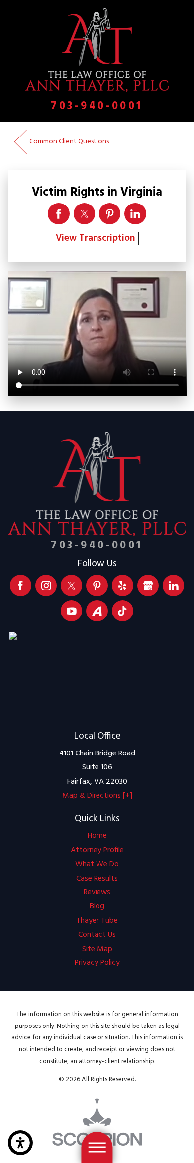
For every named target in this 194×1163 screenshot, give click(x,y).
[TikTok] (122, 610)
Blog (97, 906)
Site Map (97, 949)
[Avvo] (96, 610)
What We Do (97, 864)
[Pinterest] (96, 585)
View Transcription (95, 238)
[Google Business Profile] (148, 585)
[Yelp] (122, 585)
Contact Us (97, 934)
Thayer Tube (97, 920)
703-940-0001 (97, 106)
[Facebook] (20, 585)
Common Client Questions (69, 141)
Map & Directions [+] (97, 795)
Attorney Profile (97, 850)
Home (97, 835)
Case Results (97, 878)
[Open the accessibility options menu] (20, 1142)
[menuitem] (97, 836)
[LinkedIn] (173, 585)
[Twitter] (71, 585)
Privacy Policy (97, 963)
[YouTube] (71, 610)
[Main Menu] (96, 1147)
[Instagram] (46, 585)
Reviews (97, 892)
